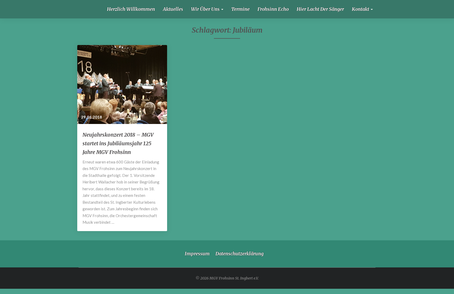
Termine (240, 9)
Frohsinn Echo (273, 9)
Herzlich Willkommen (131, 9)
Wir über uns (206, 9)
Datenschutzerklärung (239, 253)
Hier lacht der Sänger (320, 9)
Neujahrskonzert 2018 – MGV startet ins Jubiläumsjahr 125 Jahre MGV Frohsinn (118, 143)
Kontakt (361, 9)
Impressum (197, 253)
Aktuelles (173, 9)
